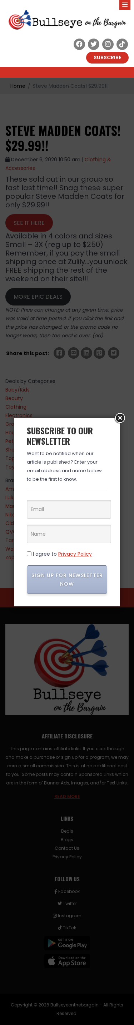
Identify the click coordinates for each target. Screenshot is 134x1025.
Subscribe (107, 57)
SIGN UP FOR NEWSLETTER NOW (67, 579)
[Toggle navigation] (124, 5)
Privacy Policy (75, 553)
